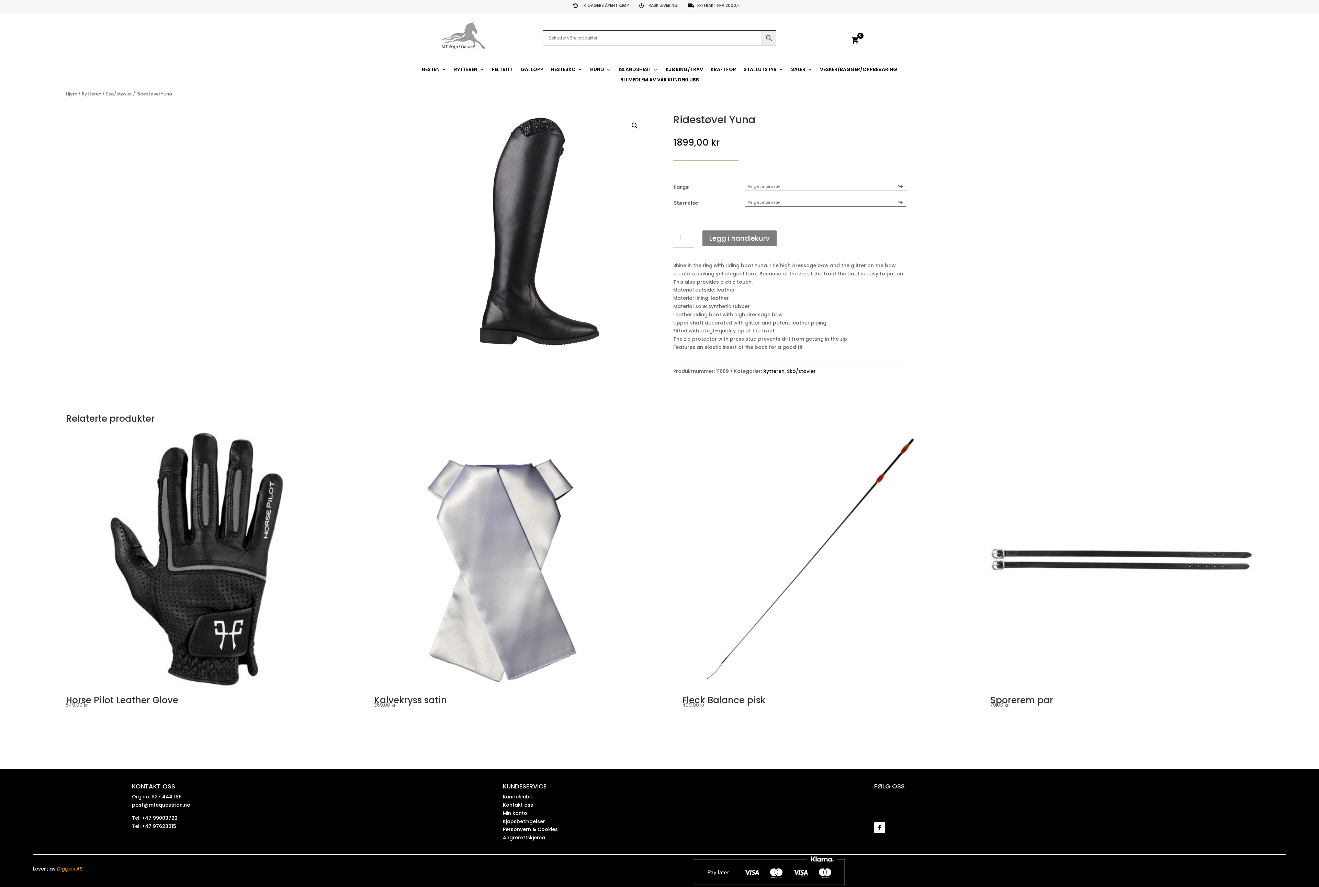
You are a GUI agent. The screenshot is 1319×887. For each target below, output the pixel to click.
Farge (681, 187)
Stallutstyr (760, 70)
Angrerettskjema (524, 837)
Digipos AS (69, 868)
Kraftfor (723, 70)
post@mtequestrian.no (161, 804)
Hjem (71, 94)
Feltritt (502, 70)
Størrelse (686, 203)
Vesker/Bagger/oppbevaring (858, 70)
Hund (597, 70)
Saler (798, 70)
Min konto (515, 813)
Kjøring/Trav (684, 70)
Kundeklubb (518, 796)
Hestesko (563, 70)
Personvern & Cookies (530, 829)
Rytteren (465, 70)
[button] (635, 126)
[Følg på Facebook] (879, 827)
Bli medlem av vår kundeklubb (659, 80)
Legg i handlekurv (739, 238)
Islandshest (635, 70)
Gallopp (532, 70)
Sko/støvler (119, 94)
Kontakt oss (518, 804)
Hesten (431, 70)
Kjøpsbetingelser (524, 821)
